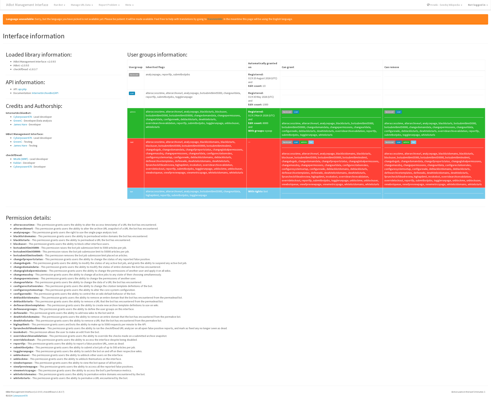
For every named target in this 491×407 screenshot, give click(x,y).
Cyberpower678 (22, 116)
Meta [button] (128, 5)
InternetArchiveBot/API (45, 93)
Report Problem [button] (108, 5)
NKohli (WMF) (20, 159)
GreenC (17, 120)
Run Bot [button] (58, 5)
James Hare (20, 124)
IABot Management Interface (27, 4)
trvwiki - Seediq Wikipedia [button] (445, 5)
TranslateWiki (214, 19)
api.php (22, 89)
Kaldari (17, 162)
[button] (478, 5)
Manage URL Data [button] (81, 5)
